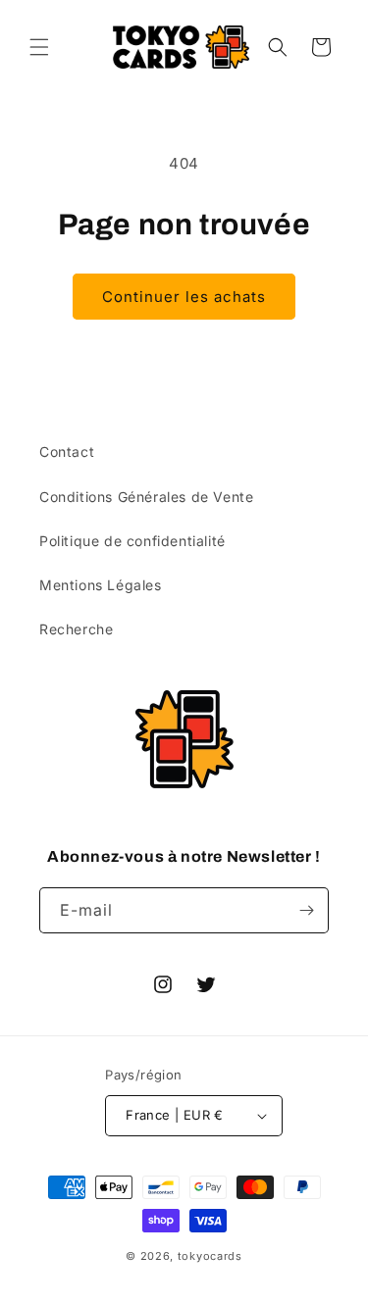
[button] (39, 47)
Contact (66, 451)
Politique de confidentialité (132, 540)
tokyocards (210, 1256)
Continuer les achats (184, 296)
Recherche (76, 629)
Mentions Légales (100, 584)
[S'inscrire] (306, 910)
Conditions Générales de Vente (146, 496)
